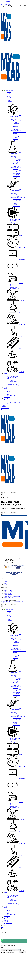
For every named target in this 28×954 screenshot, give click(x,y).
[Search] (2, 494)
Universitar (9, 101)
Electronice (16, 125)
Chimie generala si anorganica (17, 162)
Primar (8, 93)
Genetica (15, 204)
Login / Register (8, 923)
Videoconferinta (11, 379)
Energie (15, 137)
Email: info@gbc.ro (5, 4)
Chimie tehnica (16, 176)
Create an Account (5, 935)
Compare (6, 921)
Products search (4, 492)
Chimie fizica (16, 160)
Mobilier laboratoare (12, 395)
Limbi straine (22, 247)
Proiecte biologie (17, 196)
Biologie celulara (17, 199)
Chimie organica (17, 164)
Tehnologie (21, 218)
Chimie (20, 152)
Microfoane (13, 383)
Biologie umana (17, 194)
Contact (6, 584)
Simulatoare (21, 300)
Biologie (21, 189)
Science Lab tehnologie (15, 219)
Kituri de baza (14, 116)
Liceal (8, 96)
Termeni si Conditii (8, 590)
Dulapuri (9, 394)
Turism (20, 360)
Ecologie (15, 203)
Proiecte (15, 177)
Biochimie (15, 157)
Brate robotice (13, 287)
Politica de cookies (8, 594)
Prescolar (9, 92)
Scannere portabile (11, 377)
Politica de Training (8, 597)
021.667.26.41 (8, 2)
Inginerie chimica (17, 166)
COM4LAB (13, 223)
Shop (5, 583)
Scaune (8, 392)
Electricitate (16, 123)
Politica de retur (7, 593)
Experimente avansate (15, 130)
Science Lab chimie (15, 155)
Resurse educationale (12, 384)
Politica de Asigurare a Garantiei (12, 596)
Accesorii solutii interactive (13, 386)
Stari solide (16, 129)
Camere (12, 380)
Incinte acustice (14, 381)
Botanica (15, 201)
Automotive (13, 220)
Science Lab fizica (14, 118)
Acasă (5, 581)
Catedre (9, 390)
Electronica (16, 136)
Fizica (20, 115)
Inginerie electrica (14, 222)
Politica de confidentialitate (10, 592)
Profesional (9, 99)
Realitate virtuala (23, 271)
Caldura (15, 122)
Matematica (21, 235)
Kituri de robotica (14, 285)
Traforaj (20, 348)
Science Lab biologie (15, 190)
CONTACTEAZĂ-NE (14, 402)
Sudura (20, 336)
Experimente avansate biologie (17, 197)
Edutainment (22, 259)
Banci (8, 391)
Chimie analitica (17, 159)
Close (2, 927)
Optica (14, 127)
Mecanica (15, 126)
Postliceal (9, 97)
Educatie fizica (22, 324)
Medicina (21, 312)
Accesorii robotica (14, 288)
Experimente (13, 119)
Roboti (11, 284)
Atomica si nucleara (18, 121)
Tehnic (8, 100)
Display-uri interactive (12, 376)
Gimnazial (9, 94)
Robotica (21, 283)
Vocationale (21, 372)
